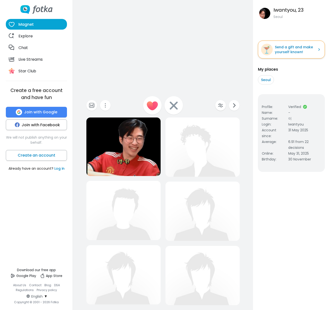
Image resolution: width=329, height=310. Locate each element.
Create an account (36, 155)
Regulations (25, 290)
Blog (47, 285)
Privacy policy (47, 290)
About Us (19, 285)
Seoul (266, 79)
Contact (35, 285)
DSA (57, 285)
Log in (59, 168)
